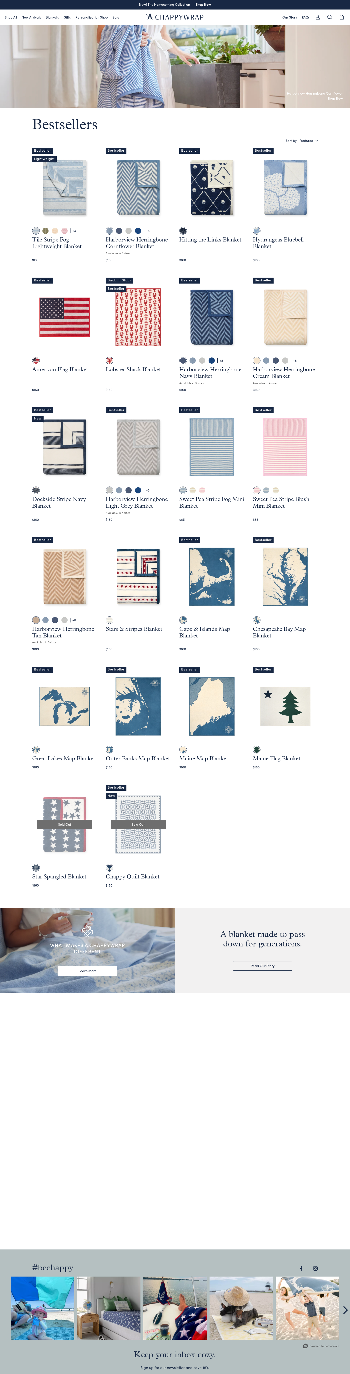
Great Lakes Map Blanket (63, 759)
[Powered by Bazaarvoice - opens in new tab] (321, 1347)
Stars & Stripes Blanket (134, 629)
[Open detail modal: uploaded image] (42, 1308)
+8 (148, 230)
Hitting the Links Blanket (210, 240)
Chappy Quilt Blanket (133, 877)
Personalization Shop (91, 17)
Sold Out (64, 824)
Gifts (67, 17)
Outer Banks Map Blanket (138, 759)
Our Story (289, 17)
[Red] (109, 360)
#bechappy (52, 1268)
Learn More (88, 970)
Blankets (52, 17)
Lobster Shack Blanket (133, 370)
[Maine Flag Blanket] (256, 749)
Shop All (11, 17)
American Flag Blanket (60, 370)
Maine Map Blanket (203, 759)
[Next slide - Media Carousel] (345, 1310)
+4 (74, 230)
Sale (116, 17)
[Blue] (183, 231)
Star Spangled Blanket (59, 877)
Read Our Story (263, 965)
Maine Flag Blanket (276, 759)
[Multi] (36, 360)
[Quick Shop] (90, 220)
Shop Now (203, 4)
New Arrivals (31, 17)
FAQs (306, 17)
